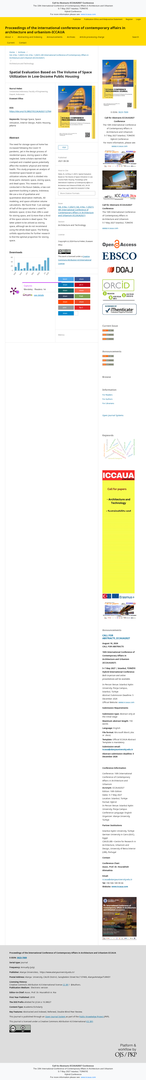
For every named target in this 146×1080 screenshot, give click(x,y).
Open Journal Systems (112, 415)
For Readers (107, 394)
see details (39, 295)
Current (11, 42)
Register (129, 19)
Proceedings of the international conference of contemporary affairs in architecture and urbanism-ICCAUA (65, 29)
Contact (22, 42)
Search (135, 37)
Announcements (54, 37)
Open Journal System (55, 1016)
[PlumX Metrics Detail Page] (13, 290)
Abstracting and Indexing (30, 37)
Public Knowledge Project (91, 1016)
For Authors (107, 399)
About (8, 37)
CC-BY (65, 984)
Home (12, 52)
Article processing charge (92, 37)
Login (138, 19)
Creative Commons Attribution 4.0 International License (74, 260)
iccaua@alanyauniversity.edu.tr (117, 879)
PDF (64, 147)
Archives (71, 37)
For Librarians (108, 403)
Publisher (77, 19)
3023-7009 (123, 112)
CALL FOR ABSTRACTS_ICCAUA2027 (116, 637)
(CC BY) (89, 1021)
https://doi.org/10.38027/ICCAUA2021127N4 (30, 111)
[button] (66, 279)
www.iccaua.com (88, 14)
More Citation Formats (69, 193)
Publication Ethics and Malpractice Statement (103, 19)
